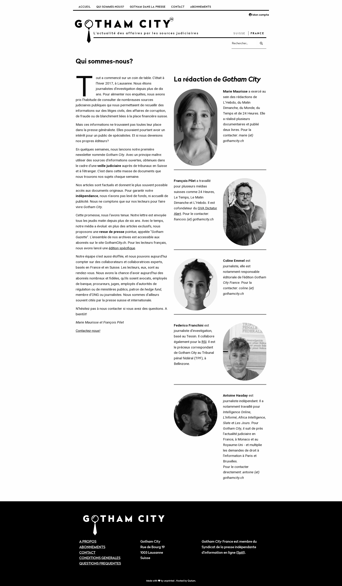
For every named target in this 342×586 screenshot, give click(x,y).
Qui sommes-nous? (110, 6)
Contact (178, 6)
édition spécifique (122, 248)
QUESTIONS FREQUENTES (100, 563)
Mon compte (260, 14)
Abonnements (200, 6)
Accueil (85, 6)
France (257, 33)
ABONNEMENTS (92, 547)
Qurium (191, 580)
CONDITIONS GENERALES (99, 558)
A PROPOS (87, 541)
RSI (203, 342)
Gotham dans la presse (148, 6)
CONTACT (87, 552)
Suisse (239, 33)
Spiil (240, 552)
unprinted (169, 580)
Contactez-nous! (88, 331)
